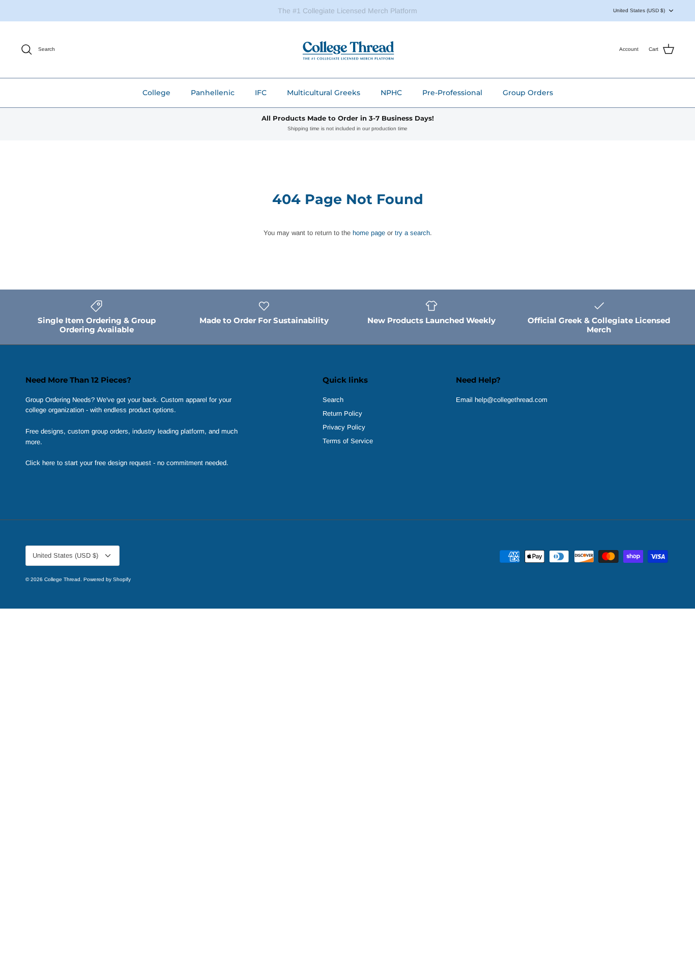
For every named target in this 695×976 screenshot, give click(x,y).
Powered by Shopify (107, 579)
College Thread (62, 579)
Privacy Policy (344, 427)
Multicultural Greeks (323, 92)
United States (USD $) (639, 10)
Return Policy (342, 413)
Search (333, 400)
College (156, 92)
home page (369, 233)
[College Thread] (347, 50)
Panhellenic (213, 92)
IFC (261, 92)
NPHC (391, 92)
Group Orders (528, 92)
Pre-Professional (452, 92)
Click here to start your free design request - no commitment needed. (126, 463)
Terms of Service (348, 441)
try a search (412, 233)
